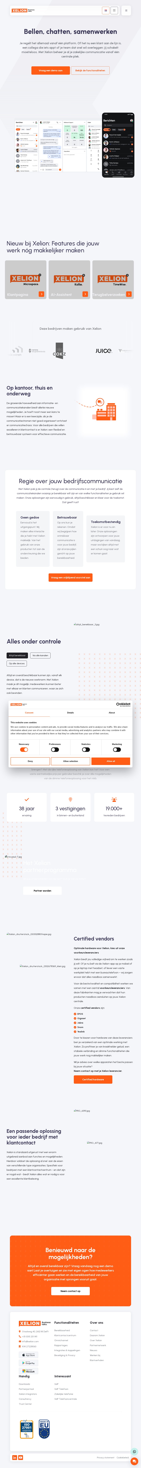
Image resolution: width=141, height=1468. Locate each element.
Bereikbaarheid (62, 1330)
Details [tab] (70, 712)
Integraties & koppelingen (67, 1350)
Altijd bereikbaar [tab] (17, 655)
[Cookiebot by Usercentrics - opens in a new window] (118, 705)
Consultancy (25, 1399)
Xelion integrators (28, 1394)
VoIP (56, 1384)
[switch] (55, 749)
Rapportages (60, 1345)
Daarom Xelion (97, 1335)
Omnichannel (61, 1340)
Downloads (24, 1384)
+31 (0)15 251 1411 (29, 1336)
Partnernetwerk (98, 1345)
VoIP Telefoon (61, 1389)
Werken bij (95, 1355)
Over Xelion (96, 1340)
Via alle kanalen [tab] (40, 655)
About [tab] (112, 712)
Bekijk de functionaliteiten (90, 70)
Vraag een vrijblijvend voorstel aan (70, 577)
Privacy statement (105, 1457)
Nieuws (93, 1350)
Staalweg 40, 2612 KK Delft (35, 1331)
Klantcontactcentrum (65, 1335)
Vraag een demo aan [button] (51, 70)
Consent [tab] (29, 712)
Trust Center (25, 1404)
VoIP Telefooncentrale (65, 1399)
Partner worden (42, 890)
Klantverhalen (97, 1360)
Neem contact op (70, 1291)
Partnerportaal (26, 1389)
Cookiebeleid (123, 1457)
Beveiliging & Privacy (64, 1355)
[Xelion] (24, 10)
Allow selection (70, 761)
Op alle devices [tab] (17, 663)
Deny (30, 761)
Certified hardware (93, 1079)
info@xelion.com (30, 1341)
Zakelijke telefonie (63, 1394)
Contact (94, 1330)
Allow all (111, 761)
